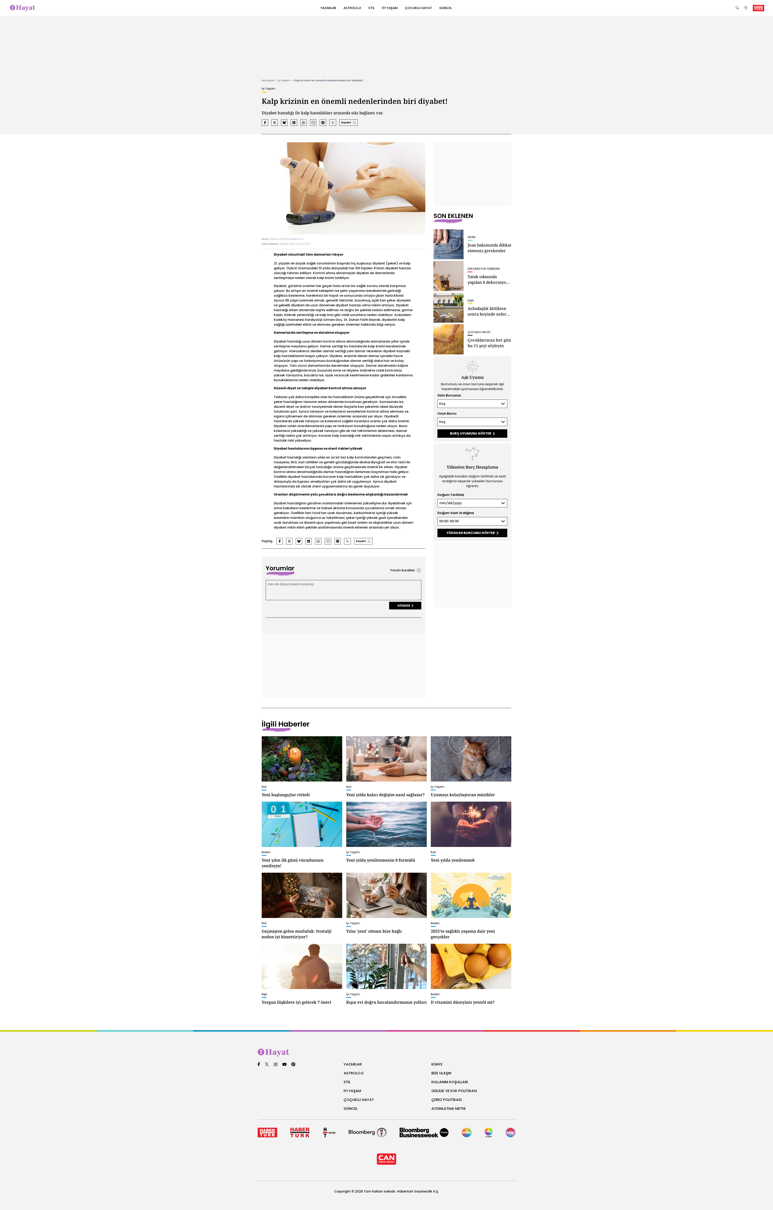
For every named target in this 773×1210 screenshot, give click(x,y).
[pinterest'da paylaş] (323, 122)
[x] (267, 1064)
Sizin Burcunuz (449, 395)
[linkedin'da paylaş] (294, 122)
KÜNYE (436, 1064)
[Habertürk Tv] (299, 1132)
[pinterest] (293, 1064)
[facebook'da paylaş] (265, 122)
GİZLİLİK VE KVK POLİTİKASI (454, 1090)
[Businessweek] (424, 1132)
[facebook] (259, 1064)
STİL (347, 1081)
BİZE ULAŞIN (441, 1073)
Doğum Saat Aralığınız (455, 513)
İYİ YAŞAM (352, 1090)
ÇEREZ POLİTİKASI (446, 1099)
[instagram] (276, 1064)
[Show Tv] (466, 1132)
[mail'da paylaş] (313, 122)
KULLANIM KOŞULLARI (449, 1081)
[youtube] (284, 1064)
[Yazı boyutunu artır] (332, 122)
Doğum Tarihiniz (450, 494)
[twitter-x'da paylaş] (274, 122)
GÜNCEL (351, 1108)
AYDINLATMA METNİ (448, 1108)
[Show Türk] (489, 1132)
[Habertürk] (267, 1132)
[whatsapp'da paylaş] (303, 122)
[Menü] (745, 8)
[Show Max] (510, 1132)
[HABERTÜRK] (758, 8)
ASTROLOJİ (353, 1073)
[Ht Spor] (329, 1132)
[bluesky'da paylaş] (284, 122)
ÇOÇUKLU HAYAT (359, 1099)
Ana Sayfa (268, 80)
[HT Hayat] (386, 1052)
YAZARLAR (353, 1064)
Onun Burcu (446, 413)
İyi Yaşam (284, 80)
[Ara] (737, 8)
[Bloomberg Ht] (367, 1132)
